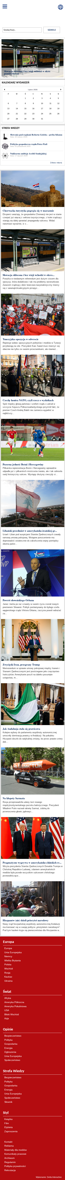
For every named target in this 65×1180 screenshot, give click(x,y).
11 (50, 103)
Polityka (8, 1040)
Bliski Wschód (11, 1014)
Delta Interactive (54, 167)
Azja (6, 1018)
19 (58, 109)
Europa (8, 948)
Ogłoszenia (10, 1052)
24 (42, 114)
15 (25, 109)
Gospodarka (10, 1044)
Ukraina (8, 981)
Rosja (7, 972)
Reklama (9, 1145)
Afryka (7, 998)
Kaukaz (8, 976)
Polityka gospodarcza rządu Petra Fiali (28, 144)
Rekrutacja (10, 1170)
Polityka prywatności (15, 1166)
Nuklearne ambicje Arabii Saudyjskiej (28, 153)
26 (58, 114)
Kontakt (8, 1141)
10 (42, 103)
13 (8, 109)
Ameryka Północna (14, 1002)
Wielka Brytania (12, 960)
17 (42, 109)
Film (6, 1123)
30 (33, 119)
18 (50, 109)
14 (17, 109)
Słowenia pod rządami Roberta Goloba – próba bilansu (36, 134)
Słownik (8, 1102)
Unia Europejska (13, 952)
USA (6, 1010)
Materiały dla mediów (15, 1150)
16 (33, 109)
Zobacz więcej (56, 163)
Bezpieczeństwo (12, 1035)
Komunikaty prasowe (15, 1154)
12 (58, 103)
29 (25, 119)
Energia (8, 1048)
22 (25, 114)
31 (42, 119)
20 (8, 114)
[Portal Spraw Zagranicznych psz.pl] (32, 12)
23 (33, 114)
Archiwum (9, 1158)
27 (8, 119)
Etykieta (8, 1127)
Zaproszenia (11, 1131)
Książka (8, 1119)
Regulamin (10, 1162)
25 (50, 114)
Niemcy (8, 956)
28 (17, 119)
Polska (7, 964)
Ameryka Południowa (15, 1006)
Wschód (8, 968)
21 (17, 114)
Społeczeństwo (12, 1060)
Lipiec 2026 (33, 89)
